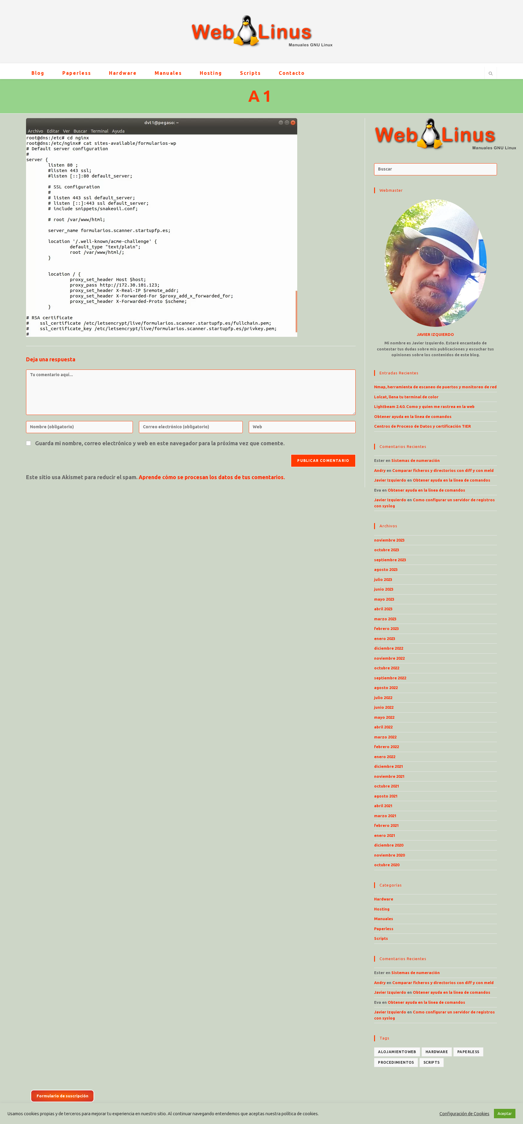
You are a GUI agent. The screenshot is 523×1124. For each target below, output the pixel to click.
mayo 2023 (384, 599)
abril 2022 (383, 727)
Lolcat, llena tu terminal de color (406, 397)
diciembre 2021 (388, 766)
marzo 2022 (385, 737)
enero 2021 (384, 835)
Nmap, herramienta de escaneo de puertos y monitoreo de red (435, 387)
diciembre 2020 (388, 845)
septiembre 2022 (390, 678)
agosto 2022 (386, 687)
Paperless (383, 929)
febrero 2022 (386, 746)
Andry (380, 470)
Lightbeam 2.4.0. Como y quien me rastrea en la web (424, 406)
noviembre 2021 (389, 776)
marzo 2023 (385, 619)
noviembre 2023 (389, 540)
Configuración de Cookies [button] (464, 1113)
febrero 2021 (386, 825)
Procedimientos (396, 1062)
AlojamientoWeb (397, 1052)
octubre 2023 (386, 550)
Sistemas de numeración (415, 460)
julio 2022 (383, 697)
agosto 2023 (386, 569)
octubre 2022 (386, 668)
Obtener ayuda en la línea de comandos (413, 416)
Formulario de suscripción (62, 1096)
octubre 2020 (386, 865)
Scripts (381, 938)
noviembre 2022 (389, 658)
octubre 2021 (386, 786)
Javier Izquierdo (390, 480)
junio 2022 (383, 707)
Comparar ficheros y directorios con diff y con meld (443, 470)
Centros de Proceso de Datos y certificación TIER (422, 426)
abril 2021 (383, 806)
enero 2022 (384, 756)
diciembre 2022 (388, 648)
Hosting (382, 909)
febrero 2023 (386, 628)
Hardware (383, 899)
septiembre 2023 (390, 560)
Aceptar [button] (505, 1113)
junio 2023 (383, 589)
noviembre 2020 (389, 855)
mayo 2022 (384, 717)
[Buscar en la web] (490, 74)
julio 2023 (383, 579)
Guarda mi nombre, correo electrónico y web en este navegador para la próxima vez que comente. (160, 443)
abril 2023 (383, 609)
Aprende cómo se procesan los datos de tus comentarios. (212, 477)
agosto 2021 (386, 796)
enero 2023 (384, 638)
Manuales (383, 919)
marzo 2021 (385, 816)
